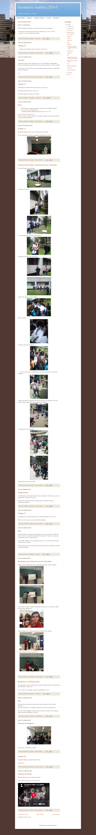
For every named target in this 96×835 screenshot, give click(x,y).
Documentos (56, 17)
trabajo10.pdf (21, 763)
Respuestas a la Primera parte (28, 681)
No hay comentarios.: (39, 53)
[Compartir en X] (46, 38)
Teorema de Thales (25, 774)
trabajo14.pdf (44, 87)
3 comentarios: (38, 693)
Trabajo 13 (22, 128)
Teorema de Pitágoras (26, 723)
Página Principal (20, 17)
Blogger (55, 825)
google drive (36, 90)
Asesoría (21, 60)
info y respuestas (24, 25)
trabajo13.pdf (31, 132)
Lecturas (49, 17)
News (20, 105)
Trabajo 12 (22, 513)
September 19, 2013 (46, 111)
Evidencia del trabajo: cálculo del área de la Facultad (37, 165)
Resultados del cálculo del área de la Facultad (34, 561)
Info (19, 531)
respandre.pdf (29, 686)
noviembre (69, 28)
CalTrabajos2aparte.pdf (30, 497)
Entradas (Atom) (27, 817)
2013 (67, 24)
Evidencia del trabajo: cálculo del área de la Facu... (72, 48)
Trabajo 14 (22, 84)
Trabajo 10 (22, 756)
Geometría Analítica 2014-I (38, 7)
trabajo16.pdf (44, 49)
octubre (69, 30)
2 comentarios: (38, 97)
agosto (68, 72)
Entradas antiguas (56, 814)
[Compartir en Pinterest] (48, 38)
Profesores (29, 17)
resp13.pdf (52, 31)
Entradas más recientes (23, 814)
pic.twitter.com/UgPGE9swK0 (31, 110)
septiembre (69, 32)
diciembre (69, 26)
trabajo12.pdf (53, 516)
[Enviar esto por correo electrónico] (43, 38)
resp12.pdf (46, 31)
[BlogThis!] (44, 38)
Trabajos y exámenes (39, 17)
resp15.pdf (26, 33)
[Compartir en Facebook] (47, 38)
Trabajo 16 (22, 45)
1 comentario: (37, 38)
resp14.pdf (20, 33)
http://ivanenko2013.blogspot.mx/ (26, 114)
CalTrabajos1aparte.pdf (52, 496)
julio (68, 74)
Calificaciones (23, 492)
